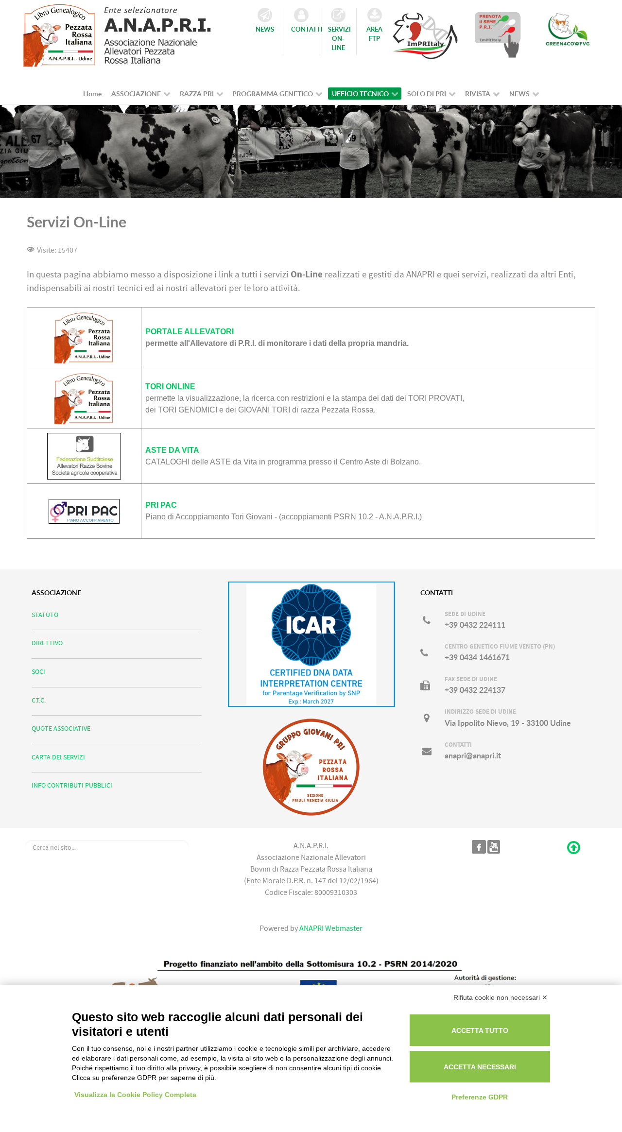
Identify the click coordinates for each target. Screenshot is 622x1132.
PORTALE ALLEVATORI (189, 331)
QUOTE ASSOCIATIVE (61, 728)
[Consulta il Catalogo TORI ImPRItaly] (425, 31)
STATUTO (45, 615)
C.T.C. (39, 700)
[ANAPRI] (126, 32)
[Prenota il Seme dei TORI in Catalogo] (497, 34)
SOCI (38, 672)
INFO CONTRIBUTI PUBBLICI (72, 785)
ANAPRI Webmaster (330, 928)
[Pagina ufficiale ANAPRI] (479, 847)
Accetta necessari (480, 1067)
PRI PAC (161, 505)
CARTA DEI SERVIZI (58, 757)
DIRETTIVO (47, 643)
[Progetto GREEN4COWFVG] (567, 34)
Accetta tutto (479, 1030)
